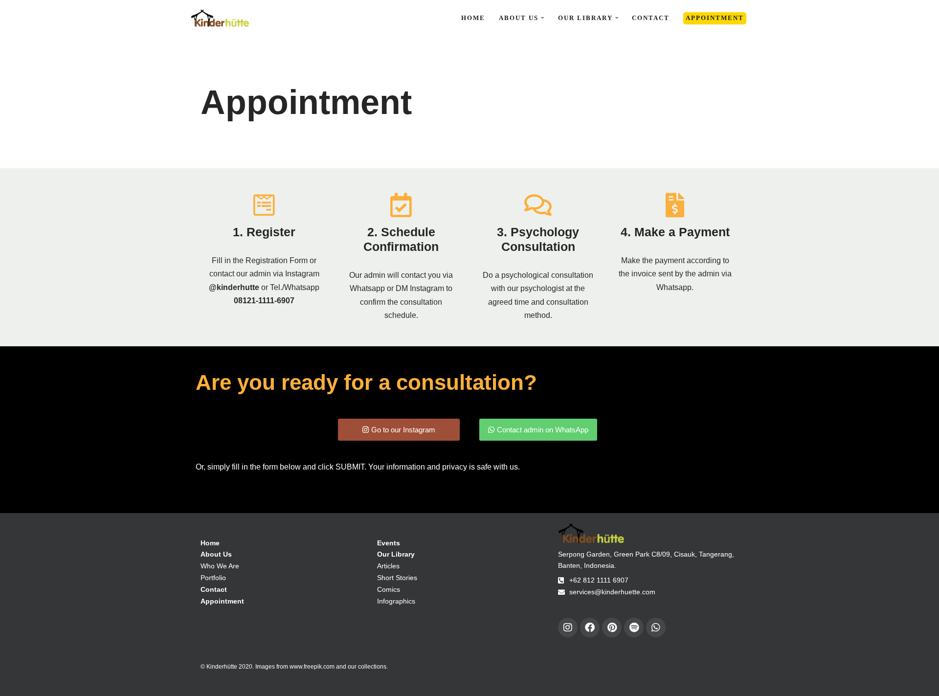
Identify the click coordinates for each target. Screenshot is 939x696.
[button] (542, 18)
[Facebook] (590, 627)
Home (473, 18)
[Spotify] (634, 627)
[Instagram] (568, 627)
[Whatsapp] (656, 627)
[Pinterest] (612, 627)
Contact (651, 18)
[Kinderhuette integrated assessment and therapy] (220, 18)
